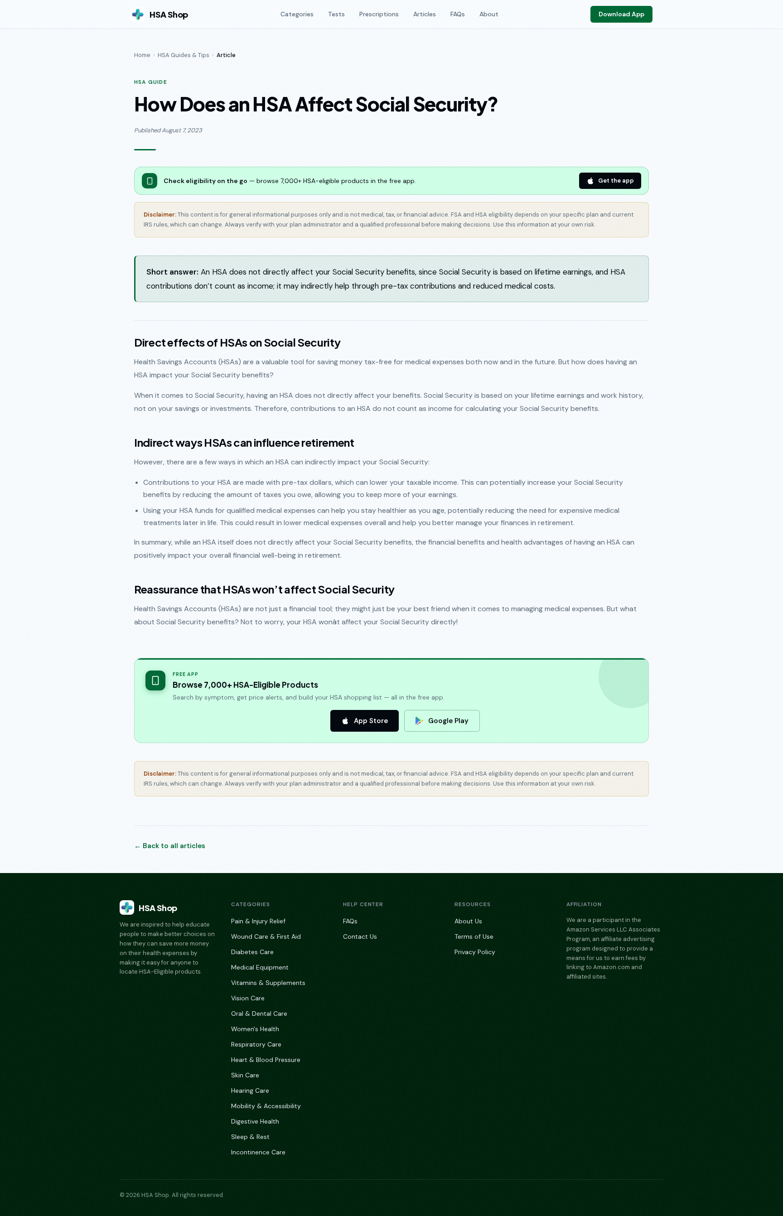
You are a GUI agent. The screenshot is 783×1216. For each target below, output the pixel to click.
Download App (621, 14)
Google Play (448, 720)
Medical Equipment (260, 967)
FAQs (457, 14)
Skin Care (245, 1075)
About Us (468, 921)
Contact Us (360, 936)
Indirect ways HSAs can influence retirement (244, 442)
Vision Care (248, 998)
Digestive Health (255, 1121)
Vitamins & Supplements (268, 983)
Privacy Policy (474, 952)
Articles (424, 14)
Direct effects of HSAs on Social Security (237, 342)
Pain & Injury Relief (258, 921)
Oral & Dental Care (259, 1013)
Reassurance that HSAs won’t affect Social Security (264, 589)
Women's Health (255, 1029)
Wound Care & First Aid (266, 936)
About (488, 14)
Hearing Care (250, 1090)
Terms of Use (473, 936)
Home (142, 55)
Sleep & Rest (250, 1137)
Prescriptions (379, 14)
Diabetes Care (252, 952)
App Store (371, 720)
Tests (336, 14)
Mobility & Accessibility (266, 1106)
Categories (297, 14)
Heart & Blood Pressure (265, 1060)
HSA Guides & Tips (183, 55)
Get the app (616, 180)
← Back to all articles (169, 845)
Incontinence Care (258, 1152)
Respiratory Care (256, 1044)
